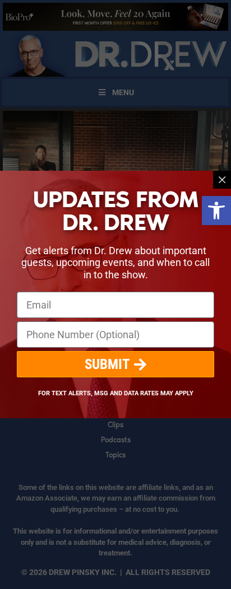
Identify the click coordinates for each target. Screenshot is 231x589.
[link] (216, 210)
